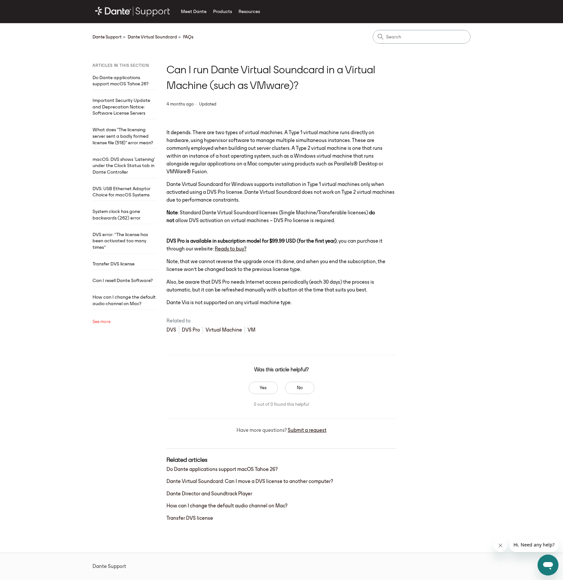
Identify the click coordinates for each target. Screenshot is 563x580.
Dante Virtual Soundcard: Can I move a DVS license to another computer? (249, 481)
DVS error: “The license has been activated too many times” (120, 241)
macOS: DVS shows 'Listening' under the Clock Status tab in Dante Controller (124, 165)
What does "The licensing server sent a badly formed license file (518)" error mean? (123, 136)
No (300, 387)
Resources (249, 11)
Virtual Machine (224, 330)
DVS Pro (191, 330)
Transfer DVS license (114, 264)
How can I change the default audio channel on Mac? (124, 300)
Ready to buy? (230, 249)
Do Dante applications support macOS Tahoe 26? (121, 81)
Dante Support (107, 36)
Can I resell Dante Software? (123, 280)
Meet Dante (194, 11)
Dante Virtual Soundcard (152, 36)
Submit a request (307, 430)
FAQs (188, 36)
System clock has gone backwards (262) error (116, 214)
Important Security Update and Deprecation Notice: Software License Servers (121, 106)
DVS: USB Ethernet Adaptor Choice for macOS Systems (122, 192)
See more (101, 321)
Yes (263, 387)
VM (251, 330)
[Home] (133, 12)
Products (222, 11)
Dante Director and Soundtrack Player (209, 493)
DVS (171, 330)
